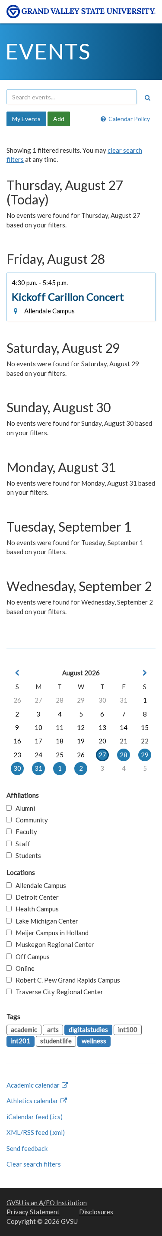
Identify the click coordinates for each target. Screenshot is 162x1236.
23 (17, 755)
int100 (127, 1029)
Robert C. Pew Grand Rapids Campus (66, 980)
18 (60, 741)
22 (145, 741)
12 (81, 727)
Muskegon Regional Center (53, 944)
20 (102, 741)
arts (53, 1029)
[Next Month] (144, 673)
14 (123, 727)
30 (102, 700)
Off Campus (31, 956)
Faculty (24, 831)
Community (30, 820)
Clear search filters (33, 1164)
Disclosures (96, 1212)
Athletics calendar (33, 1101)
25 (60, 755)
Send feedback (27, 1148)
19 (81, 741)
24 (38, 755)
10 (38, 727)
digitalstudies (88, 1029)
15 (145, 727)
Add (58, 118)
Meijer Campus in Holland (50, 933)
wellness (94, 1041)
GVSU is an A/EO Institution (46, 1202)
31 (123, 700)
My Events (26, 118)
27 (38, 700)
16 (17, 741)
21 (123, 741)
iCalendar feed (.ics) (34, 1117)
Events (48, 51)
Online (23, 968)
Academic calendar (33, 1085)
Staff (21, 844)
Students (26, 855)
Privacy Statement (33, 1212)
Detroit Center (35, 897)
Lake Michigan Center (45, 921)
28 (60, 700)
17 (38, 741)
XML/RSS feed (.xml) (35, 1132)
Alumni (23, 808)
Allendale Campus (39, 885)
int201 (20, 1041)
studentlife (56, 1041)
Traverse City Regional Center (57, 992)
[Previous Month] (17, 673)
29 (81, 700)
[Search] (147, 97)
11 (60, 727)
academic (24, 1029)
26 (17, 700)
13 (102, 727)
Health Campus (35, 909)
